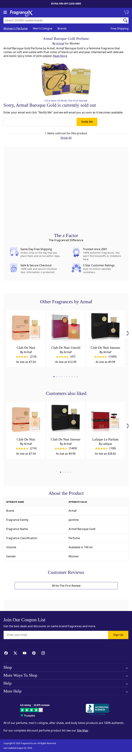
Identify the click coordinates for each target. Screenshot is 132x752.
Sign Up (118, 634)
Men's (42, 28)
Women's (15, 28)
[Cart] (127, 13)
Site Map (82, 730)
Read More (60, 56)
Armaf (60, 43)
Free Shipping (120, 28)
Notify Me (87, 121)
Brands (62, 28)
